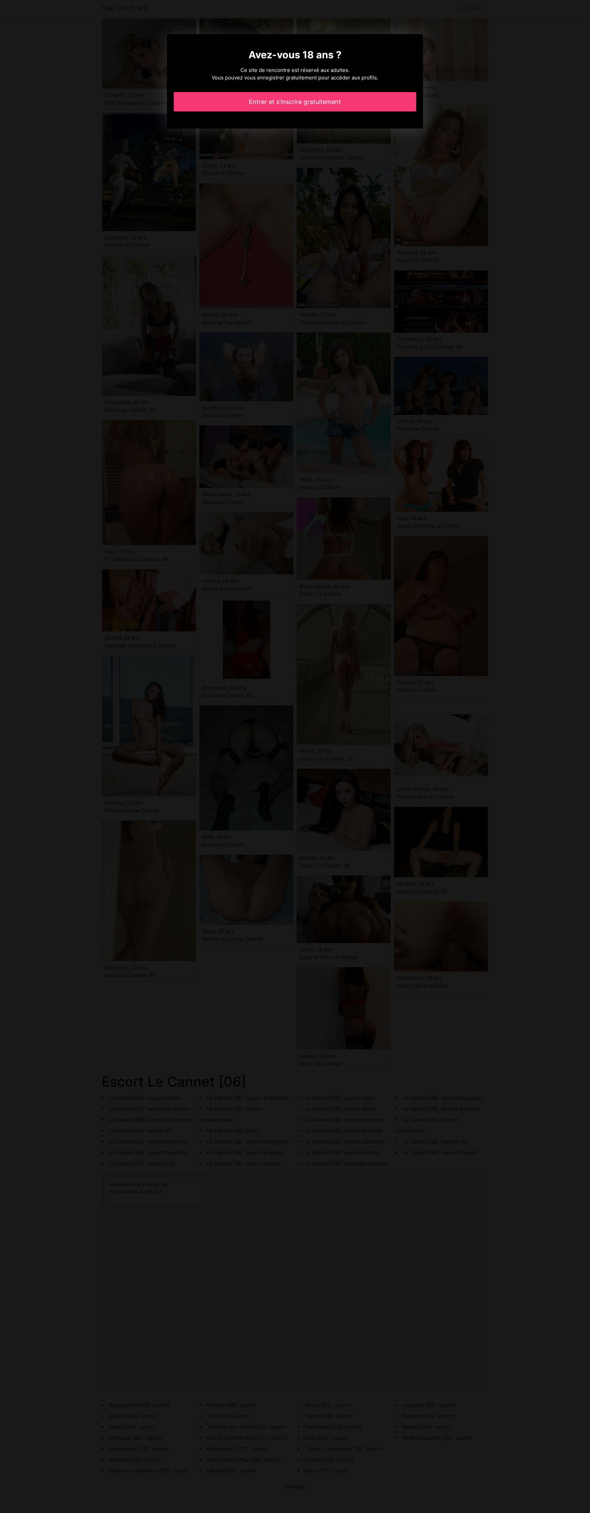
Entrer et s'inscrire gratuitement (295, 101)
